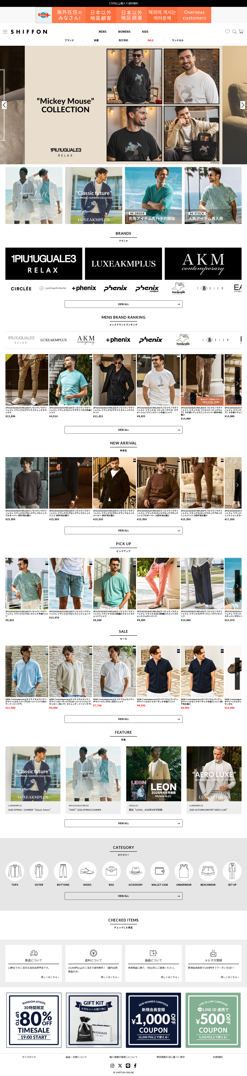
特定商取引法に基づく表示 (171, 1057)
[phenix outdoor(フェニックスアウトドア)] (147, 288)
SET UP (232, 884)
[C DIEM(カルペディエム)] (210, 288)
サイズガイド (29, 1057)
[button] (237, 383)
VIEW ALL (123, 304)
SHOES (87, 884)
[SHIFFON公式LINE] (128, 1066)
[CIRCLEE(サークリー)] (21, 288)
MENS (103, 31)
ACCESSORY (136, 884)
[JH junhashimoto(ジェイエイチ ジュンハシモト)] (52, 288)
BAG (111, 884)
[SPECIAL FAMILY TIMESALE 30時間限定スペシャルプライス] (33, 1020)
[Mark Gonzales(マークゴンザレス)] (178, 288)
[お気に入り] (227, 32)
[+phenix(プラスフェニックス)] (84, 288)
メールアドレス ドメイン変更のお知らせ (124, 3)
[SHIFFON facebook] (135, 1066)
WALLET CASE (160, 884)
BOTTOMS (63, 884)
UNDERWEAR (183, 884)
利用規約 (218, 1057)
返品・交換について (76, 1057)
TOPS (14, 884)
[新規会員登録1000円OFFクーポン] (153, 1020)
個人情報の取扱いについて (123, 1057)
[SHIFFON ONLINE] (29, 31)
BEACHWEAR (208, 884)
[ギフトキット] (93, 1020)
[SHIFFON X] (120, 1066)
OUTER (39, 884)
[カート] (241, 32)
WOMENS (124, 31)
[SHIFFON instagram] (112, 1066)
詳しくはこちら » (50, 977)
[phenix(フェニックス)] (115, 288)
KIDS (145, 31)
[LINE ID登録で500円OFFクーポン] (213, 1020)
